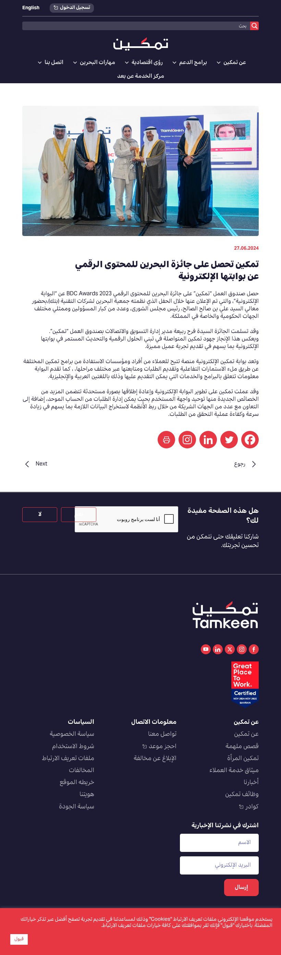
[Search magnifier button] (254, 26)
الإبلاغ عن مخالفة (155, 758)
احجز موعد (162, 746)
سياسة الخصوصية (72, 734)
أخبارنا (251, 782)
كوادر (252, 807)
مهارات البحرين (97, 63)
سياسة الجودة (76, 807)
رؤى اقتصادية (147, 63)
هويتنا (87, 794)
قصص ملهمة (242, 746)
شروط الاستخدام (73, 746)
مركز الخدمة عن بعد (140, 76)
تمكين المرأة (243, 758)
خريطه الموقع (77, 782)
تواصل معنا (162, 734)
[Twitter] (229, 439)
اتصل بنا (54, 63)
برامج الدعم (193, 63)
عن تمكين (234, 63)
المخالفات (81, 770)
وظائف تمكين (242, 794)
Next (41, 464)
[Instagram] (187, 439)
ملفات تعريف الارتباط (68, 758)
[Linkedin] (208, 439)
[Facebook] (250, 439)
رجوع (239, 464)
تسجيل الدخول (75, 8)
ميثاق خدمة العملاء (234, 770)
